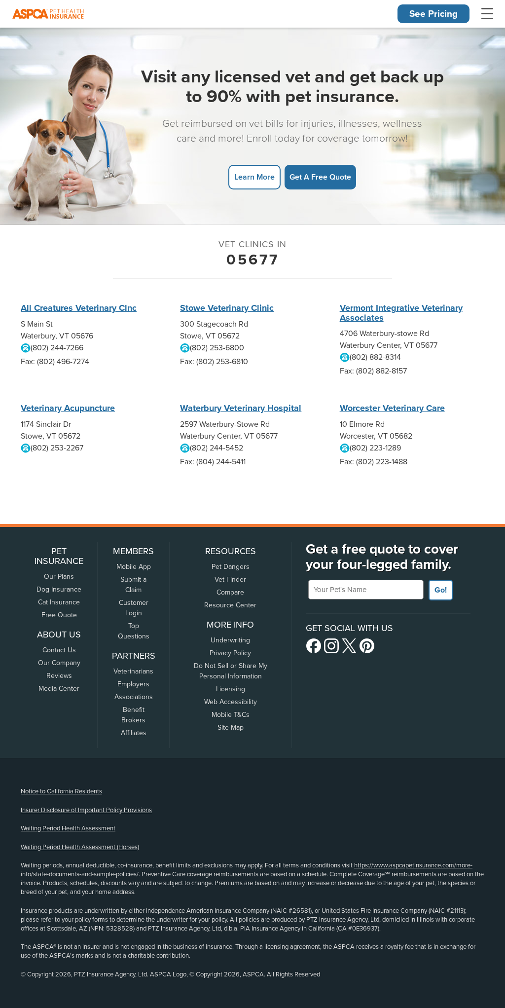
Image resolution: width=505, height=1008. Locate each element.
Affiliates (133, 733)
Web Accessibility (230, 702)
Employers (133, 684)
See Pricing (433, 13)
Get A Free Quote (320, 177)
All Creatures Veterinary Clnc (79, 307)
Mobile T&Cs (231, 714)
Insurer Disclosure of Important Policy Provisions (86, 810)
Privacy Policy (230, 653)
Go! (440, 590)
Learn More (254, 177)
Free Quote (59, 615)
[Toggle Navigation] (487, 14)
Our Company (59, 663)
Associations (133, 697)
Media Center (58, 688)
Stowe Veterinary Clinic (227, 307)
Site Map (230, 727)
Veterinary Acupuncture (68, 408)
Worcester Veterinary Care (392, 408)
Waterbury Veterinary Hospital (240, 408)
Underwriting (230, 640)
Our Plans (59, 576)
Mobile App (133, 566)
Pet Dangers (231, 566)
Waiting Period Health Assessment (68, 828)
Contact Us (59, 650)
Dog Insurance (58, 589)
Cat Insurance (59, 602)
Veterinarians (133, 671)
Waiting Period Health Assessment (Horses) (80, 847)
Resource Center (230, 605)
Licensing (230, 689)
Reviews (59, 676)
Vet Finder (230, 579)
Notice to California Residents (61, 791)
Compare (230, 592)
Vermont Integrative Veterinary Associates (401, 312)
